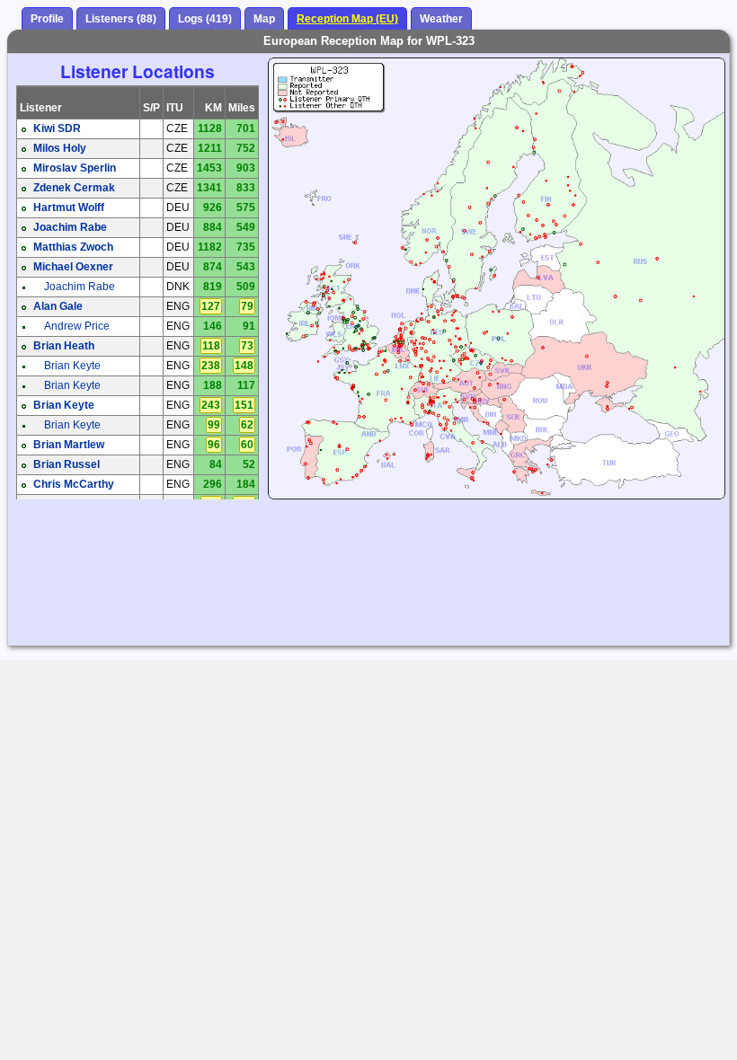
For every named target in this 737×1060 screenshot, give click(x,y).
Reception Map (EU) (347, 19)
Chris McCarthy (73, 484)
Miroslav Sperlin (74, 168)
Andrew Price (77, 326)
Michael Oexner (73, 267)
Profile (47, 19)
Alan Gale (58, 306)
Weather (441, 19)
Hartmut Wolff (68, 207)
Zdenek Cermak (74, 187)
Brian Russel (66, 464)
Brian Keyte (72, 365)
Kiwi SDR (57, 128)
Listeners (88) (120, 19)
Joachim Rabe (70, 227)
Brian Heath (63, 346)
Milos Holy (59, 148)
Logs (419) (205, 19)
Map (264, 19)
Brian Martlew (68, 444)
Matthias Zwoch (73, 247)
